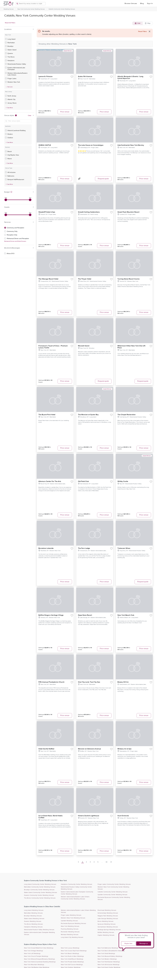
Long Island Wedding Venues (33, 910)
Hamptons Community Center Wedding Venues (76, 884)
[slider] (5, 200)
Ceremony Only (12, 231)
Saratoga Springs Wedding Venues (109, 930)
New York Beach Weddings (70, 953)
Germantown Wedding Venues (108, 927)
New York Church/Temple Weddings (36, 956)
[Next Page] (111, 862)
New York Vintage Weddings (33, 951)
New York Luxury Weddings (70, 948)
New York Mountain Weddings (34, 965)
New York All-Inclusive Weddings (108, 965)
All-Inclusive (11, 172)
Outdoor (10, 137)
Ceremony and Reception (15, 228)
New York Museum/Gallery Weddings (110, 956)
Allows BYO (10, 253)
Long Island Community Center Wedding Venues (40, 884)
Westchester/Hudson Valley (16, 64)
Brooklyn (10, 46)
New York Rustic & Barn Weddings (72, 956)
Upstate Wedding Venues (69, 921)
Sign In (150, 3)
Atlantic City (11, 99)
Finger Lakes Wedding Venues (71, 915)
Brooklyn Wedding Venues (33, 916)
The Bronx (11, 57)
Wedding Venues (9, 9)
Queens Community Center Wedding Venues (39, 895)
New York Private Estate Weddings (72, 962)
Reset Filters (142, 31)
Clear (29, 116)
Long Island (11, 39)
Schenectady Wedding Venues (108, 913)
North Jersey (11, 96)
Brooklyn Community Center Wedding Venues (39, 890)
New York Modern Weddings (107, 959)
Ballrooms (10, 176)
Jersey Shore (11, 103)
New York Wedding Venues (70, 926)
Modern (10, 134)
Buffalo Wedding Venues (106, 932)
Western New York (13, 82)
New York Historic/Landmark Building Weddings (40, 962)
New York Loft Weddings (32, 953)
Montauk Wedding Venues (69, 935)
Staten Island (11, 50)
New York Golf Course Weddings (72, 965)
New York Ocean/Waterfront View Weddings (38, 948)
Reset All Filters (10, 23)
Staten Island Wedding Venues (34, 919)
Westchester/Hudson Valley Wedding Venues (39, 930)
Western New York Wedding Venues (73, 918)
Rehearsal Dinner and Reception (18, 238)
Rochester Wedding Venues (70, 932)
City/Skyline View (13, 155)
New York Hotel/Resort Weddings (72, 959)
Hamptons (10, 60)
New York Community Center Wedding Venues (31, 9)
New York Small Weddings (106, 953)
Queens (10, 53)
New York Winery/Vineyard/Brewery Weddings (39, 959)
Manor (9, 158)
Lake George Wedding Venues (108, 919)
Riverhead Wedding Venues (107, 910)
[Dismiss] (149, 31)
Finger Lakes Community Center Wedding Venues (114, 884)
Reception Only (12, 235)
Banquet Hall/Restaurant (15, 179)
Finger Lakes (11, 78)
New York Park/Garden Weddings (109, 962)
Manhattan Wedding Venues (33, 913)
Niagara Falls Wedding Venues (108, 916)
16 (106, 862)
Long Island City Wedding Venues (72, 937)
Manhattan (11, 42)
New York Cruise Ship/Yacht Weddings (74, 951)
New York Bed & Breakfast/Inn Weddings (111, 951)
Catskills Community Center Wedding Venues (62, 9)
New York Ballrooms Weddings (108, 948)
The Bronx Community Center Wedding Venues (40, 898)
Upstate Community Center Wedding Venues (112, 895)
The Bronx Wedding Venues (33, 924)
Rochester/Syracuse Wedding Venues (73, 923)
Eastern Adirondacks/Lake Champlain (16, 68)
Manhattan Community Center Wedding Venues (39, 887)
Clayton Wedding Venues (106, 935)
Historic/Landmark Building (16, 130)
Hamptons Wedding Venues (33, 927)
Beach (9, 151)
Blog (142, 3)
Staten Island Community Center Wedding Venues (40, 892)
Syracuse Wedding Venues (107, 924)
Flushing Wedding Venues (69, 929)
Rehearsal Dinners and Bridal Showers (15, 241)
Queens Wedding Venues (32, 921)
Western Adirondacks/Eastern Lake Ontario (17, 74)
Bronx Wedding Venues (105, 921)
